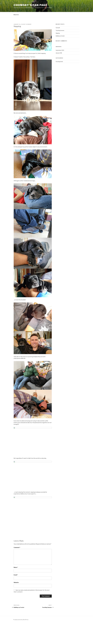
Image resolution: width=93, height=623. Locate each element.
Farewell (58, 27)
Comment (17, 547)
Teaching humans (60, 30)
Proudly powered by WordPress (20, 619)
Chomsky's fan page (30, 5)
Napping (58, 33)
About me (16, 14)
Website (16, 582)
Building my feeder (60, 36)
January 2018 (59, 53)
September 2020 (60, 50)
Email (16, 575)
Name (16, 567)
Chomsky (28, 24)
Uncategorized (59, 61)
